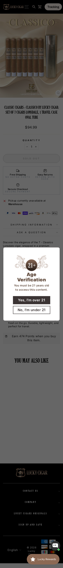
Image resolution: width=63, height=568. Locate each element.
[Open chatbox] (55, 546)
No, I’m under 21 (32, 310)
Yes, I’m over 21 (31, 300)
